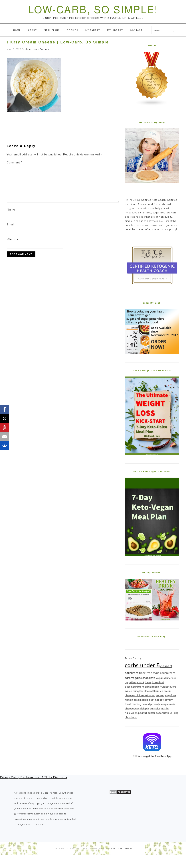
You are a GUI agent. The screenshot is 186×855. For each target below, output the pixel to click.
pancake (155, 708)
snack (140, 682)
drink (148, 686)
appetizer (131, 682)
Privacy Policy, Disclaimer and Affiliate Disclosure (33, 777)
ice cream (165, 691)
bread (137, 699)
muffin (165, 708)
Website (13, 239)
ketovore (170, 686)
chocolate (148, 678)
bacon (155, 686)
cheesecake (132, 708)
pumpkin (138, 691)
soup (164, 704)
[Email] (4, 436)
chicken (139, 695)
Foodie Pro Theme (122, 849)
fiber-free (145, 673)
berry (148, 682)
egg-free (170, 695)
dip (150, 704)
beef (151, 699)
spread (160, 695)
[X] (4, 418)
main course (161, 673)
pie (147, 708)
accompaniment (134, 686)
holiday (159, 699)
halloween (131, 712)
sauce (128, 691)
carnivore (132, 673)
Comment (14, 162)
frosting (136, 704)
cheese (129, 695)
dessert (166, 666)
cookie (171, 704)
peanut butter (146, 712)
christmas (131, 717)
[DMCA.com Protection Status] (120, 793)
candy (156, 704)
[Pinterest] (4, 427)
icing (176, 712)
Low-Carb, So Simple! (93, 9)
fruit (162, 686)
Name (11, 209)
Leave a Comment (41, 49)
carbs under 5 (142, 665)
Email (10, 224)
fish (142, 708)
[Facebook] (4, 409)
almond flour (151, 691)
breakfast (158, 682)
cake (145, 704)
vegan (160, 677)
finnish (129, 699)
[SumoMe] (4, 445)
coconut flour (164, 712)
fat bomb (149, 695)
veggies (136, 678)
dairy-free (170, 677)
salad (144, 699)
